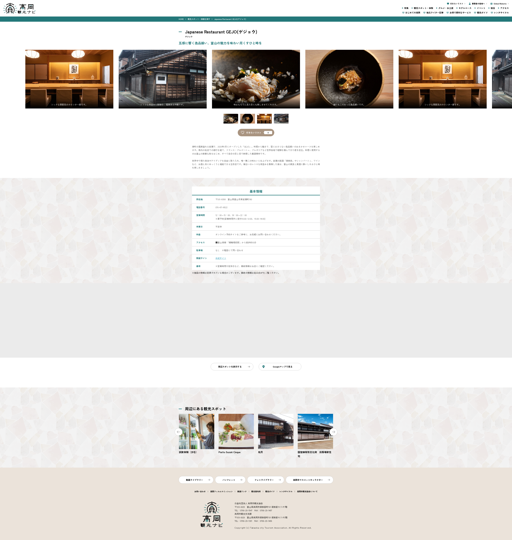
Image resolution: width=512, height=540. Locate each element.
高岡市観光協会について (307, 491)
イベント (481, 8)
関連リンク (242, 491)
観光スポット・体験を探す (199, 19)
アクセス (504, 8)
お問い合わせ (200, 491)
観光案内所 (256, 491)
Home (181, 19)
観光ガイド (482, 12)
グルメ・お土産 (445, 8)
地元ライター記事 (434, 12)
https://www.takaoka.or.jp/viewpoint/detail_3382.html (275, 434)
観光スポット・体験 (423, 8)
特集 (406, 8)
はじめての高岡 (412, 12)
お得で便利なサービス (460, 12)
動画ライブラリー (194, 479)
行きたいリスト (456, 3)
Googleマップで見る (282, 366)
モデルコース (465, 8)
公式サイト (220, 258)
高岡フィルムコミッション (221, 491)
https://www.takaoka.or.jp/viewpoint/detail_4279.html (196, 434)
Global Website (500, 3)
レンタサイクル (501, 12)
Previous (178, 432)
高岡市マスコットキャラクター (308, 479)
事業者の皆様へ (478, 3)
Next (333, 432)
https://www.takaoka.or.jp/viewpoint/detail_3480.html (315, 436)
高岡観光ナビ (19, 8)
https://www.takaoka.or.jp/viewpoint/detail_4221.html (236, 434)
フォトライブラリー (264, 479)
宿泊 (493, 8)
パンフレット (228, 479)
